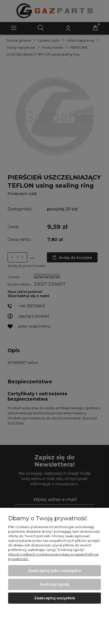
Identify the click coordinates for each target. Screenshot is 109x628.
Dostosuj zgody (54, 584)
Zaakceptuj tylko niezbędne (54, 570)
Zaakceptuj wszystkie (54, 598)
